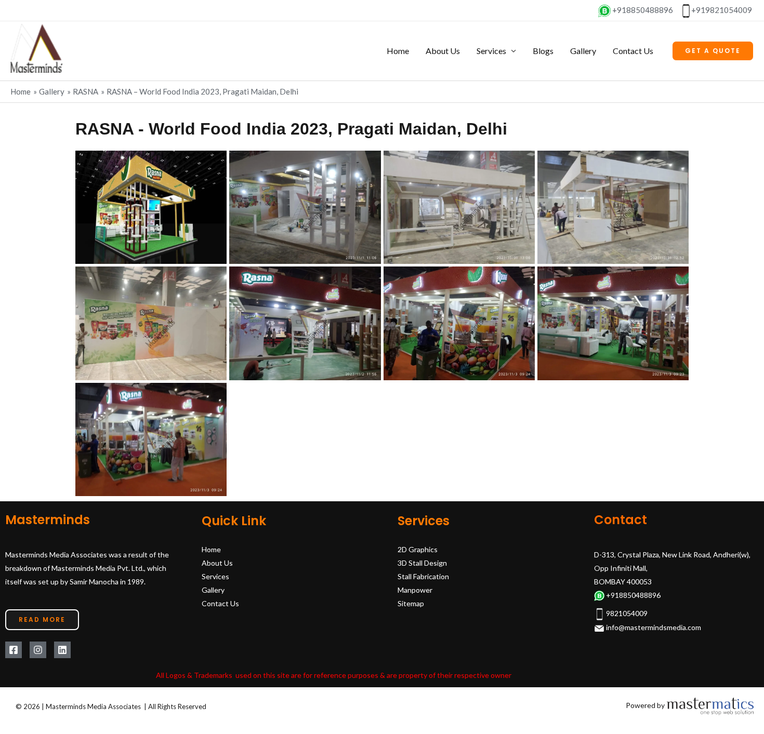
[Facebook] (13, 650)
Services (491, 51)
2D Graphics (418, 549)
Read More (42, 619)
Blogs (543, 51)
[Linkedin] (62, 650)
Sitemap (411, 603)
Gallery (583, 51)
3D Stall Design (422, 562)
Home (398, 51)
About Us (443, 51)
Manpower (415, 589)
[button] (713, 51)
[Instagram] (38, 650)
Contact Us (633, 51)
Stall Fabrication (423, 576)
